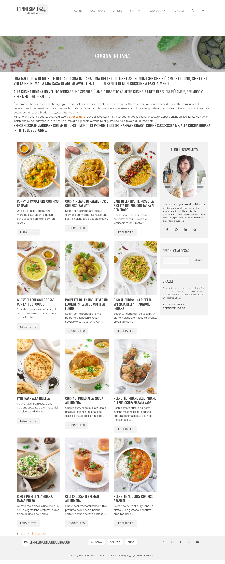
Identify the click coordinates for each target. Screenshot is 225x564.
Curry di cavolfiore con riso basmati (38, 203)
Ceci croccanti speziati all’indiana (82, 498)
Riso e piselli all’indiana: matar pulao (35, 498)
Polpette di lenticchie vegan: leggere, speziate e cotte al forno (86, 304)
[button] (203, 10)
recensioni (154, 10)
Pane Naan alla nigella (33, 398)
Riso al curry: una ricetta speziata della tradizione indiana (133, 304)
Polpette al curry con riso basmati (134, 498)
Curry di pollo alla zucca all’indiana (84, 400)
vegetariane (97, 10)
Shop (133, 10)
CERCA (198, 260)
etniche (117, 10)
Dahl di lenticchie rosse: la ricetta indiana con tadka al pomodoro (134, 205)
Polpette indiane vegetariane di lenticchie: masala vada (135, 400)
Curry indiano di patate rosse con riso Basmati (86, 203)
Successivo (40, 533)
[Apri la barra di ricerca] (193, 10)
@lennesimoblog (190, 204)
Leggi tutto (28, 232)
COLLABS (115, 542)
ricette (77, 10)
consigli (178, 10)
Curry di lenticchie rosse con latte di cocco (35, 302)
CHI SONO (96, 542)
